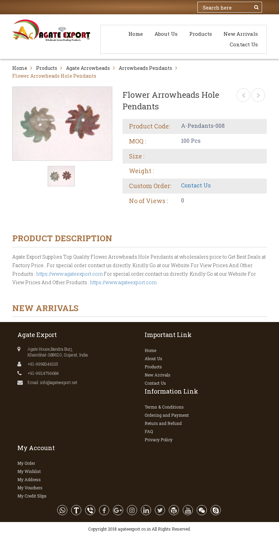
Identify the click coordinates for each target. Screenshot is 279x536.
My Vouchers (30, 487)
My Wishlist (29, 471)
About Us (166, 33)
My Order (26, 463)
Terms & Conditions (164, 407)
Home (135, 33)
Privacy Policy (159, 439)
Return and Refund (163, 423)
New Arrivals (241, 33)
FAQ (149, 431)
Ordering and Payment (167, 415)
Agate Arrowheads (88, 68)
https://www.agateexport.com (69, 274)
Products (200, 33)
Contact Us (244, 44)
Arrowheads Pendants (145, 68)
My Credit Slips (32, 496)
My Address (29, 479)
